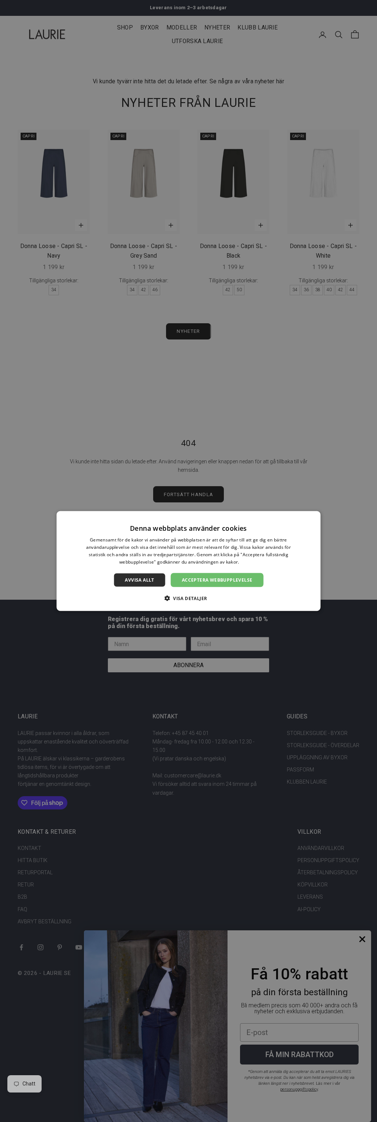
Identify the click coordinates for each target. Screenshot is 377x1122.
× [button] (312, 519)
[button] (188, 598)
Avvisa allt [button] (139, 579)
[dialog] (189, 561)
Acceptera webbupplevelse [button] (217, 579)
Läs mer (249, 561)
